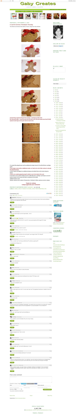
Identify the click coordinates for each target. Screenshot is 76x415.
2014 (56, 93)
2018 (56, 89)
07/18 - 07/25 (58, 160)
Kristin (13, 225)
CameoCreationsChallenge (59, 244)
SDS (54, 243)
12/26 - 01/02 (58, 102)
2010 (56, 101)
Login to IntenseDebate (23, 383)
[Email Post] (34, 187)
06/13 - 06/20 (58, 169)
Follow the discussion (51, 193)
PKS (45, 188)
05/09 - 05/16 (58, 178)
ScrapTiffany (55, 257)
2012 (56, 97)
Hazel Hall (13, 330)
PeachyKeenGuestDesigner (59, 251)
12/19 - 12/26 (58, 104)
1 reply (16, 229)
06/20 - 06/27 (58, 167)
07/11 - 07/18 (58, 162)
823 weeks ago (17, 357)
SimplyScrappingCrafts (58, 256)
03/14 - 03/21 (58, 189)
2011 (56, 99)
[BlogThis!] (37, 187)
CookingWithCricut (57, 248)
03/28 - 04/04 (58, 188)
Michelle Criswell (15, 350)
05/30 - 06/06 (58, 173)
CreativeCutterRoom (57, 254)
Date (14, 195)
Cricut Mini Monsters (38, 188)
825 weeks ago (19, 197)
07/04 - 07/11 (58, 163)
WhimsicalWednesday (58, 259)
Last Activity (20, 195)
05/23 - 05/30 (58, 175)
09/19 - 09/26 (58, 143)
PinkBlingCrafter (15, 205)
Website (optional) (41, 385)
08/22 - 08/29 (58, 150)
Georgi (13, 287)
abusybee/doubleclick (15, 254)
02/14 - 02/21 (58, 195)
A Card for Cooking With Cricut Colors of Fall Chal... (60, 127)
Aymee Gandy (14, 302)
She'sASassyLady (57, 246)
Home (20, 11)
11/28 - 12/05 (58, 110)
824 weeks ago (22, 254)
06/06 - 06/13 (58, 171)
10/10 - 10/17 (58, 137)
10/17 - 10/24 (58, 135)
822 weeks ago (21, 365)
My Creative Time (15, 365)
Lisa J (13, 274)
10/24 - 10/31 (58, 134)
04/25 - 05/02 (58, 182)
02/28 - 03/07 (58, 193)
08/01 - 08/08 (58, 156)
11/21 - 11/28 (58, 112)
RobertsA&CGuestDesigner (59, 249)
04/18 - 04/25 (58, 184)
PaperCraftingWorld (57, 252)
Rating (16, 195)
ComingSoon (38, 11)
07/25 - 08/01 (58, 158)
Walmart (55, 223)
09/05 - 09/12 (58, 147)
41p (17, 218)
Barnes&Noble (60, 223)
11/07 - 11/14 (58, 115)
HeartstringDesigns (57, 261)
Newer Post (12, 395)
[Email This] (36, 187)
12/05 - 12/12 (58, 108)
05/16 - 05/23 (58, 176)
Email (25, 385)
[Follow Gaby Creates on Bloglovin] (58, 46)
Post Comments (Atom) (20, 398)
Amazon (62, 222)
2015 (56, 91)
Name (11, 385)
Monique (13, 357)
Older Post (50, 395)
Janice (13, 344)
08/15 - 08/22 (58, 152)
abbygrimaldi (14, 218)
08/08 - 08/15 (58, 154)
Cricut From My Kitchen (24, 188)
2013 (56, 95)
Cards (16, 188)
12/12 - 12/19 (58, 106)
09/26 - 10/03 (58, 141)
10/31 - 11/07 (58, 117)
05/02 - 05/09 (58, 180)
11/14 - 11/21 (58, 113)
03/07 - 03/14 (58, 191)
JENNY (13, 211)
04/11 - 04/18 (58, 186)
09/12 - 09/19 (58, 145)
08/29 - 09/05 (58, 149)
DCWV (28, 11)
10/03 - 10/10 (58, 139)
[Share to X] (38, 187)
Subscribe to (12, 389)
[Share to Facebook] (39, 187)
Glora (13, 323)
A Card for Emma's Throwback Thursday (21, 24)
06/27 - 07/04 (58, 165)
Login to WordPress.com (30, 383)
